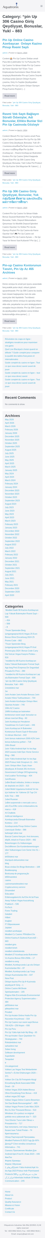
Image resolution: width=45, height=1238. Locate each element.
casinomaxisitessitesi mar (16, 884)
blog (7, 863)
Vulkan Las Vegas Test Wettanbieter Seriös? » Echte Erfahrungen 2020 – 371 (21, 1072)
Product (8, 1199)
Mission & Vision (12, 1205)
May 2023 (9, 514)
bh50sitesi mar (11, 857)
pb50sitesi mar (11, 1005)
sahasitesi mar (11, 1046)
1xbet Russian (11, 799)
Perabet (8, 1012)
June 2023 (9, 511)
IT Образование (12, 924)
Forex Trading (11, 911)
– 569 (7, 624)
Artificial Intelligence (14, 816)
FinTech (8, 907)
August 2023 (10, 504)
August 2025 (10, 450)
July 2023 (9, 507)
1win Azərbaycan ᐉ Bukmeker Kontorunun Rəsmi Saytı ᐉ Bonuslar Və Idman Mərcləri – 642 (21, 731)
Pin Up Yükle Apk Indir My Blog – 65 (21, 1032)
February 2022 (11, 555)
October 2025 (11, 443)
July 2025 (9, 453)
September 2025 (12, 446)
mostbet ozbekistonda (14, 951)
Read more (10, 97)
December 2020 (12, 588)
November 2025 (12, 440)
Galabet (8, 914)
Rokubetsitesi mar (13, 1042)
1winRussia (10, 779)
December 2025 (12, 436)
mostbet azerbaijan (13, 931)
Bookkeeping (11, 870)
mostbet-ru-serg (12, 961)
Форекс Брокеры (12, 1161)
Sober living (10, 1049)
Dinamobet (10, 890)
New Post (9, 978)
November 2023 (12, 494)
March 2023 (10, 521)
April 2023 (9, 517)
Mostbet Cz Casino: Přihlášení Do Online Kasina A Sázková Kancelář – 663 (21, 937)
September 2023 (12, 500)
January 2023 (11, 528)
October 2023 (11, 497)
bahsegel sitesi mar (13, 833)
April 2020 (9, 595)
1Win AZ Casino (12, 708)
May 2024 (9, 474)
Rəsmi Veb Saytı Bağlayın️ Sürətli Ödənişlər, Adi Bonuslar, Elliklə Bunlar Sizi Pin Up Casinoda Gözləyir (22, 119)
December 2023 (12, 490)
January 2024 (11, 487)
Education (9, 894)
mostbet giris (10, 944)
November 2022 (12, 534)
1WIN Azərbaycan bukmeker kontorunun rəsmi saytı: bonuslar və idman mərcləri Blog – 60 (20, 714)
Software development (15, 1053)
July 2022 (9, 548)
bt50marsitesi (11, 877)
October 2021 (11, 565)
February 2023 (11, 524)
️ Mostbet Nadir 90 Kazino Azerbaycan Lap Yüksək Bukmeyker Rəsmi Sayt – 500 (21, 613)
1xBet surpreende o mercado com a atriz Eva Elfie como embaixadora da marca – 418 (21, 806)
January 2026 (11, 433)
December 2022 (12, 531)
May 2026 (9, 420)
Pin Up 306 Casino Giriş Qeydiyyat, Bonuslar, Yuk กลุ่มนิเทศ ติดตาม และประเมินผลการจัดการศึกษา (22, 197)
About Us (9, 1195)
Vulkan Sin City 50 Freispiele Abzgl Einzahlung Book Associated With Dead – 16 (20, 1082)
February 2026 (11, 430)
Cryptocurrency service (15, 887)
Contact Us (10, 1212)
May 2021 (9, 582)
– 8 (6, 627)
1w (6, 691)
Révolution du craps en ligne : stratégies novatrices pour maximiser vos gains (21, 342)
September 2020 (12, 592)
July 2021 (9, 575)
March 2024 (10, 480)
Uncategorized (11, 1066)
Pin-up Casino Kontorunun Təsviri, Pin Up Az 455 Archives (21, 269)
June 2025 (9, 457)
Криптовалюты (12, 1134)
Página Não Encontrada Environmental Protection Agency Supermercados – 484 (22, 998)
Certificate (9, 1209)
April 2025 (9, 463)
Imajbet (8, 921)
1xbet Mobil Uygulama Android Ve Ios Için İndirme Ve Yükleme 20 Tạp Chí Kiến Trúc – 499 (21, 792)
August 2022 (10, 544)
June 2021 (9, 578)
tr (5, 1063)
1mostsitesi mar (12, 688)
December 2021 (12, 561)
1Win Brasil (10, 745)
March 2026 (10, 426)
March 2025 (10, 467)
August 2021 (10, 571)
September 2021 (12, 568)
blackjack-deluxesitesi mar (16, 860)
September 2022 (12, 541)
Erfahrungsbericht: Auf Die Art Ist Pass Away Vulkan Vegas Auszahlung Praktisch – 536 (22, 900)
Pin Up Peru (10, 1029)
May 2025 (9, 460)
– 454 (7, 620)
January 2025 (11, 470)
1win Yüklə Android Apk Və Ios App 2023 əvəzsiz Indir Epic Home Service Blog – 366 (22, 752)
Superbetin (10, 1056)
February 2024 (11, 484)
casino (8, 880)
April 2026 (9, 423)
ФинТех (8, 1157)
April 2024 (9, 477)
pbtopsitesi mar (11, 1009)
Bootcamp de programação (17, 874)
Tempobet (9, 1059)
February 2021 (11, 585)
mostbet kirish (11, 948)
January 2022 (11, 558)
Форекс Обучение (13, 1164)
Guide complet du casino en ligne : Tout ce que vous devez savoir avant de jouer (22, 366)
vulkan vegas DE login (15, 1096)
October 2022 (11, 538)
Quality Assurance (13, 1202)
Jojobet (8, 928)
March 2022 (10, 551)
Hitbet (7, 917)
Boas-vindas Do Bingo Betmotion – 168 (22, 867)
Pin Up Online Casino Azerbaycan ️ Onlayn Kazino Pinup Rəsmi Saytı (22, 43)
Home (7, 1192)
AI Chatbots (10, 813)
